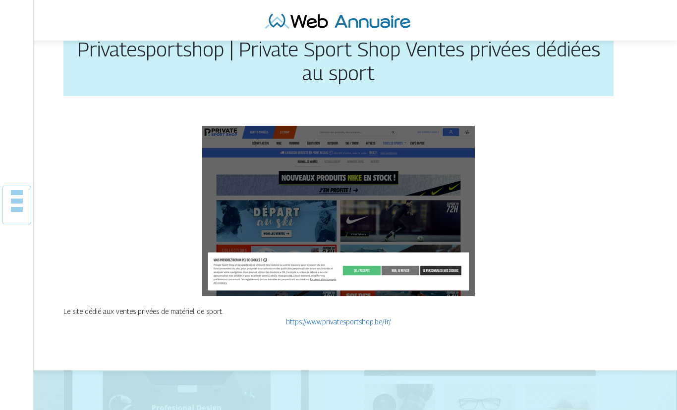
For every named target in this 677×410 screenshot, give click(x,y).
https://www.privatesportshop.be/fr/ (338, 321)
